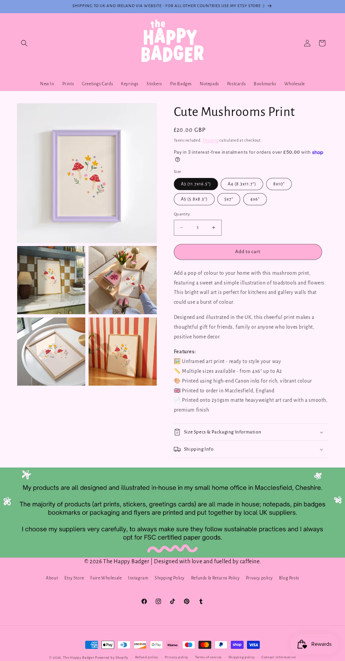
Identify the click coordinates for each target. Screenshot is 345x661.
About (52, 578)
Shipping (210, 140)
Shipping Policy (170, 578)
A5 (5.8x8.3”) (194, 199)
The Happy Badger (78, 657)
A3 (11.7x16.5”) (196, 184)
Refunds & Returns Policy (215, 578)
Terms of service (208, 657)
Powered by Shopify (111, 657)
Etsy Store (74, 578)
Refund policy (146, 657)
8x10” (279, 184)
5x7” (228, 199)
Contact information (278, 657)
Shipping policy (241, 657)
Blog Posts (289, 578)
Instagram (138, 578)
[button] (24, 43)
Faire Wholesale (106, 578)
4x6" (255, 199)
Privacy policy (259, 578)
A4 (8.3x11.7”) (242, 184)
